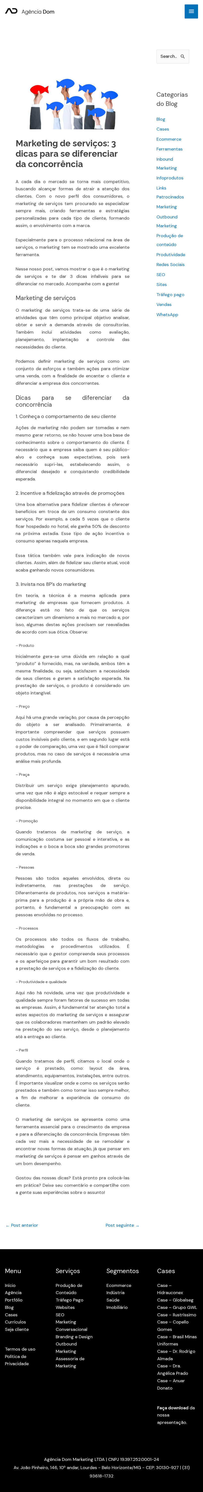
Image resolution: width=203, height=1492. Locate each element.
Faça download (172, 1408)
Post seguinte (123, 1225)
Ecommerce (168, 139)
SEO (160, 275)
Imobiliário (117, 1307)
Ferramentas (169, 149)
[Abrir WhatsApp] (190, 1479)
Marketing (166, 207)
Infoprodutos (169, 178)
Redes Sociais (170, 265)
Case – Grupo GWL (177, 1307)
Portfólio (14, 1300)
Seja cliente (17, 1329)
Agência (13, 1293)
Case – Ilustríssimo (176, 1315)
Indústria (115, 1293)
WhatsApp (167, 315)
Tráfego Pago (69, 1300)
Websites (65, 1307)
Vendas (164, 304)
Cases (162, 129)
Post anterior (21, 1225)
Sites (161, 284)
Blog (160, 119)
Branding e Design (74, 1337)
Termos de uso (20, 1349)
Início (10, 1285)
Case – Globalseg (175, 1300)
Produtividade (170, 255)
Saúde (112, 1300)
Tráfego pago (170, 295)
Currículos (15, 1322)
